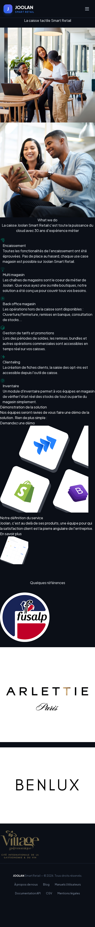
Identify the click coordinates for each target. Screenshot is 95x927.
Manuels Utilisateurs (68, 884)
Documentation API (28, 893)
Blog (46, 884)
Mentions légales (68, 893)
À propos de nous (26, 884)
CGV (49, 893)
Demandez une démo (17, 423)
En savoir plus (11, 533)
